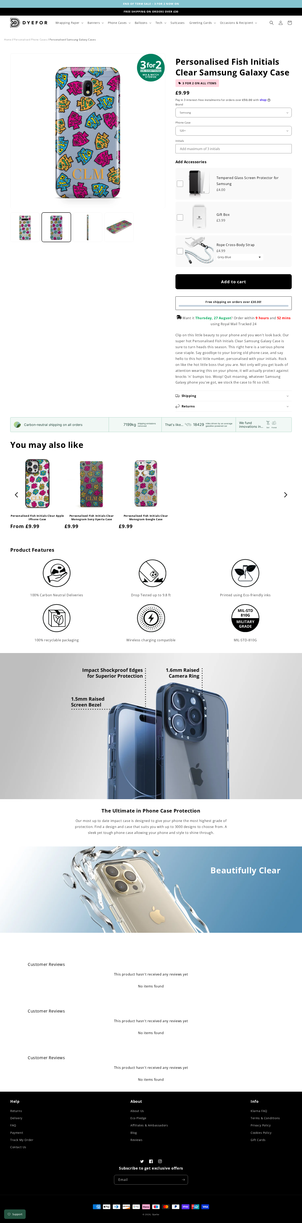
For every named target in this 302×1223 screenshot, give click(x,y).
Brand (179, 104)
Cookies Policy (261, 1133)
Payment (16, 1133)
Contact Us (18, 1147)
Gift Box (223, 214)
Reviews (136, 1140)
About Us (137, 1111)
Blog (133, 1133)
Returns (16, 1111)
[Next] (285, 494)
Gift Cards (258, 1140)
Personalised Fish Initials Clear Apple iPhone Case (37, 517)
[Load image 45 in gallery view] (119, 227)
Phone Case (183, 122)
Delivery (16, 1118)
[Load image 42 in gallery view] (87, 227)
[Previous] (16, 494)
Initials (179, 141)
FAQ (13, 1125)
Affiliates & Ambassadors (149, 1125)
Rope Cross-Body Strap (236, 245)
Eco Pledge (138, 1118)
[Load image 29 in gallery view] (56, 227)
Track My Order (21, 1140)
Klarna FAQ (259, 1111)
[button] (69, 22)
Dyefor (155, 1214)
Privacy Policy (261, 1125)
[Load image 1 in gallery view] (25, 227)
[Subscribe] (183, 1180)
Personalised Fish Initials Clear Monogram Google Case (146, 517)
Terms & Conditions (265, 1118)
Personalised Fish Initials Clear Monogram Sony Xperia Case (91, 517)
